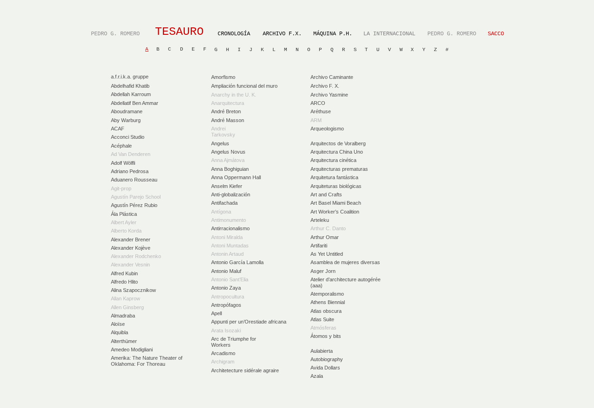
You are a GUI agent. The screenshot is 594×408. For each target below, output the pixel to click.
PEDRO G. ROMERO (115, 34)
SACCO (496, 34)
